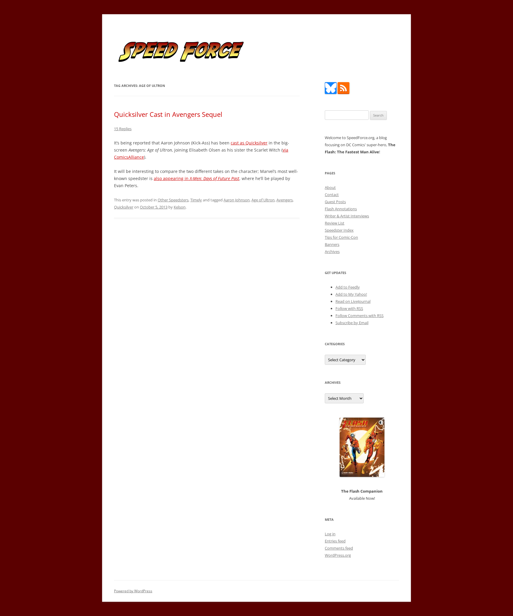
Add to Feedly (347, 287)
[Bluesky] (331, 92)
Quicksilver (123, 207)
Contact (332, 194)
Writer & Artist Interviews (347, 216)
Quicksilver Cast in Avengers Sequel (168, 114)
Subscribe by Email (351, 322)
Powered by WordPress (133, 590)
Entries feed (335, 541)
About (330, 187)
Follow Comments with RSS (359, 315)
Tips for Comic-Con (341, 237)
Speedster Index (339, 230)
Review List (334, 223)
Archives (332, 251)
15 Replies (123, 128)
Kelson (180, 207)
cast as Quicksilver (249, 143)
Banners (332, 244)
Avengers (284, 200)
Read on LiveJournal (352, 301)
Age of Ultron (263, 200)
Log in (330, 534)
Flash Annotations (341, 208)
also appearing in (196, 178)
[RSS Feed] (343, 92)
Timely (196, 200)
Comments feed (339, 548)
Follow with (349, 308)
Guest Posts (335, 201)
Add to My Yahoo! (351, 294)
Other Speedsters (173, 200)
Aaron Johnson (237, 200)
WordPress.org (338, 555)
